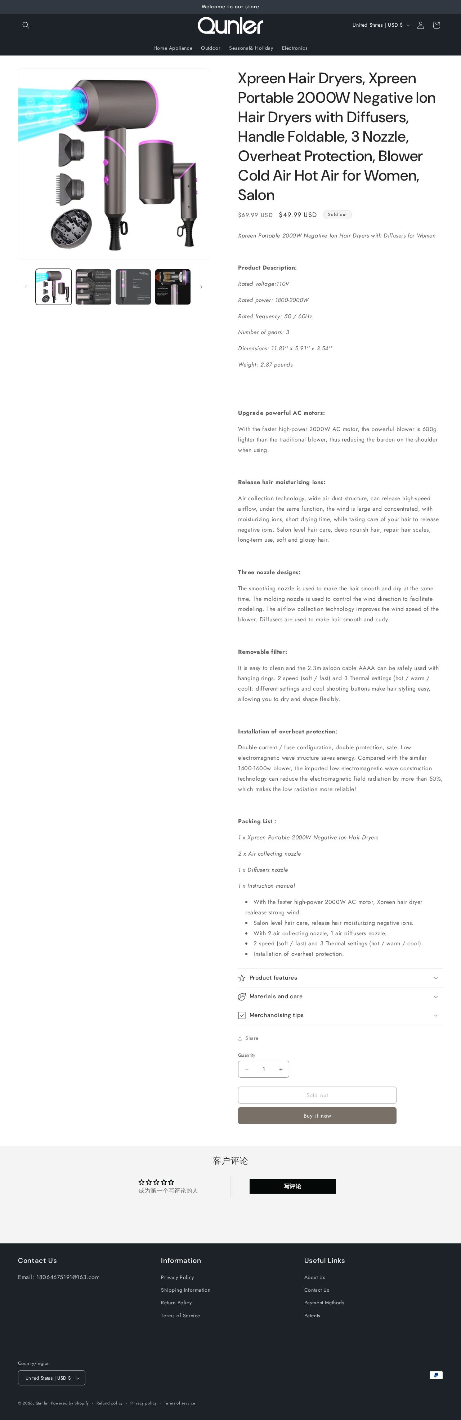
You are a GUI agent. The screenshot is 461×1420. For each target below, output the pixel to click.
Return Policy (176, 1302)
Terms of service (179, 1403)
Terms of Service (180, 1315)
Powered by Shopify (70, 1403)
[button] (26, 25)
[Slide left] (26, 287)
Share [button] (252, 1038)
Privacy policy (143, 1403)
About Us (315, 1277)
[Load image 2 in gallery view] (93, 287)
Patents (312, 1315)
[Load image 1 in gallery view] (54, 287)
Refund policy (110, 1403)
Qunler (42, 1403)
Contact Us (317, 1290)
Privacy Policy (177, 1277)
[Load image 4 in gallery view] (173, 287)
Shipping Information (185, 1290)
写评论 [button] (293, 1186)
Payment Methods (324, 1302)
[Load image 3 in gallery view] (133, 287)
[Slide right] (201, 287)
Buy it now (317, 1116)
